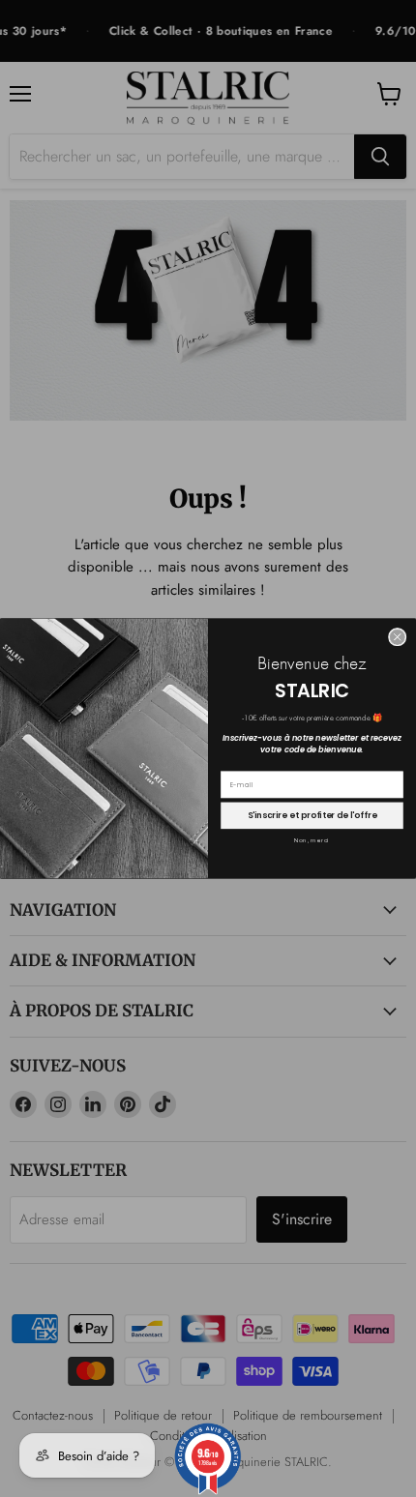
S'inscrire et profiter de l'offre (312, 815)
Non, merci (311, 841)
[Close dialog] (397, 638)
